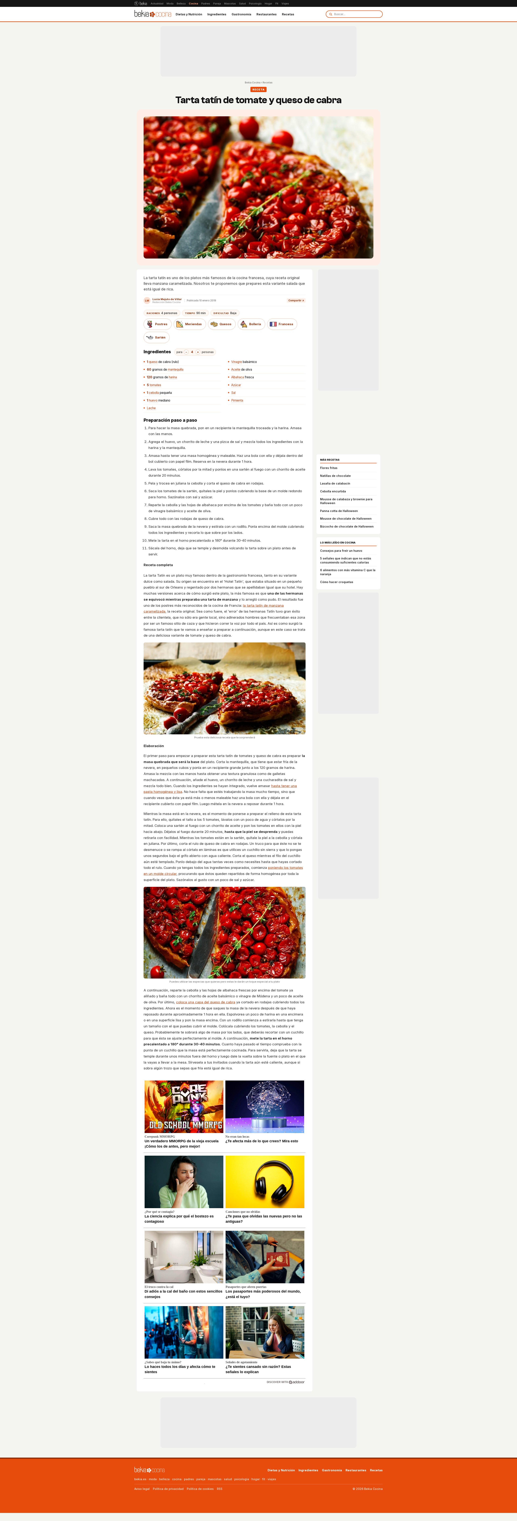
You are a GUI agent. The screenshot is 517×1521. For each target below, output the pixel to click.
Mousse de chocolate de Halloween (346, 518)
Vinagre (236, 362)
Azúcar (236, 385)
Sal (233, 393)
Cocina (193, 3)
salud (228, 1479)
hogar (255, 1479)
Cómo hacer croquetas (336, 582)
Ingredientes (216, 14)
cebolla (154, 393)
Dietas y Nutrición (189, 14)
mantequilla (175, 369)
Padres (205, 3)
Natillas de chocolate (335, 475)
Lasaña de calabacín (335, 483)
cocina (177, 1479)
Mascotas (230, 3)
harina (173, 377)
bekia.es (140, 1479)
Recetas (288, 14)
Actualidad (157, 3)
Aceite (235, 369)
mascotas (215, 1479)
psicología (241, 1479)
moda (153, 1479)
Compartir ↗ (296, 300)
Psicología (255, 3)
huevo (153, 400)
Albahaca (237, 377)
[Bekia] (140, 3)
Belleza (181, 3)
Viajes (285, 3)
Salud (242, 3)
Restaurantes (266, 14)
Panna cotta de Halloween (339, 511)
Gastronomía (241, 14)
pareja (200, 1479)
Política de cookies (200, 1489)
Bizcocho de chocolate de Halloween (347, 526)
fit (263, 1479)
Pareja (217, 3)
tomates (155, 385)
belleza (164, 1479)
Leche (151, 408)
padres (189, 1479)
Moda (170, 3)
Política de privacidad (168, 1489)
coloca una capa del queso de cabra (205, 1002)
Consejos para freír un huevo (341, 550)
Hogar (268, 3)
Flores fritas (328, 468)
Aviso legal (142, 1489)
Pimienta (237, 400)
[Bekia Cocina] (152, 14)
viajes (272, 1479)
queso (153, 362)
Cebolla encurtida (333, 491)
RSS (219, 1489)
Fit (276, 3)
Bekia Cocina (252, 82)
